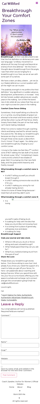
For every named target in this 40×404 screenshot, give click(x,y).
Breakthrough (27, 298)
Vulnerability (12, 300)
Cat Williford (10, 4)
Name (4, 342)
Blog (29, 387)
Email (4, 350)
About (19, 387)
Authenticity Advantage (11, 298)
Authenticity (27, 295)
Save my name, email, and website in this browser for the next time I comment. (17, 369)
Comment (5, 315)
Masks (3, 300)
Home (11, 387)
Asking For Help (14, 295)
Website (4, 359)
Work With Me (19, 394)
